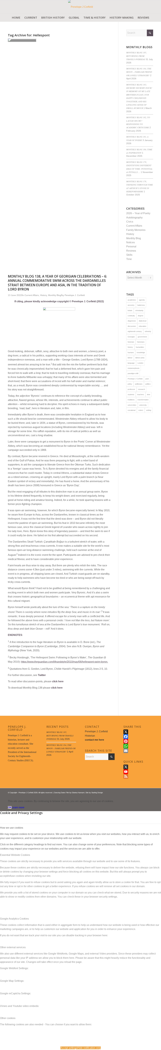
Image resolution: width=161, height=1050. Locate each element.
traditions (131, 400)
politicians (138, 384)
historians (140, 342)
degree (140, 316)
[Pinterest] (138, 741)
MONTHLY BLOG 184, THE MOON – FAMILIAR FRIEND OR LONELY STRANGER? (139, 72)
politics (148, 384)
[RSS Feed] (138, 776)
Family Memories (135, 230)
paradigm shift (133, 373)
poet (147, 379)
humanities (140, 347)
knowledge (141, 352)
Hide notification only (89, 1048)
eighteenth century (135, 331)
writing (148, 410)
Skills (129, 254)
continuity (131, 316)
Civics (129, 221)
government (142, 337)
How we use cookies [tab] (11, 827)
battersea (141, 305)
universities (132, 405)
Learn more (18, 807)
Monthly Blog (133, 238)
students (131, 394)
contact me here (94, 739)
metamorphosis (133, 368)
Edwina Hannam (78, 793)
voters (140, 410)
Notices (130, 242)
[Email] (138, 750)
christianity (139, 310)
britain (130, 310)
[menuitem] (16, 18)
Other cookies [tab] (7, 1018)
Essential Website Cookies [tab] (15, 855)
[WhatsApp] (138, 746)
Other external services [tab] (13, 947)
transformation (143, 400)
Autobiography (134, 217)
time (148, 394)
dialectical (142, 321)
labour (130, 358)
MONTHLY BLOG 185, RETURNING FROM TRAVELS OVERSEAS (136, 56)
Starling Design (97, 793)
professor (131, 389)
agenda (142, 300)
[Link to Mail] (150, 792)
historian (131, 342)
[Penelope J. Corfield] (80, 7)
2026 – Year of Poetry (138, 213)
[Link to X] (141, 792)
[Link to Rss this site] (146, 792)
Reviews (131, 250)
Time (129, 259)
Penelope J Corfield (135, 379)
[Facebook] (138, 736)
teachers (140, 394)
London (140, 363)
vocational (131, 410)
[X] (138, 731)
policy (130, 384)
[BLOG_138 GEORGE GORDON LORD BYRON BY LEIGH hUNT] (22, 40)
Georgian (131, 337)
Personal (131, 246)
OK (10, 807)
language (131, 363)
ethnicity (148, 331)
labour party (139, 358)
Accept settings (68, 1048)
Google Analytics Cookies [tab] (14, 918)
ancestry (131, 305)
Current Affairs (134, 225)
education (142, 326)
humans (131, 352)
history (130, 347)
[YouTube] (138, 771)
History (130, 234)
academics (132, 300)
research (141, 389)
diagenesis (132, 321)
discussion (132, 326)
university (143, 405)
